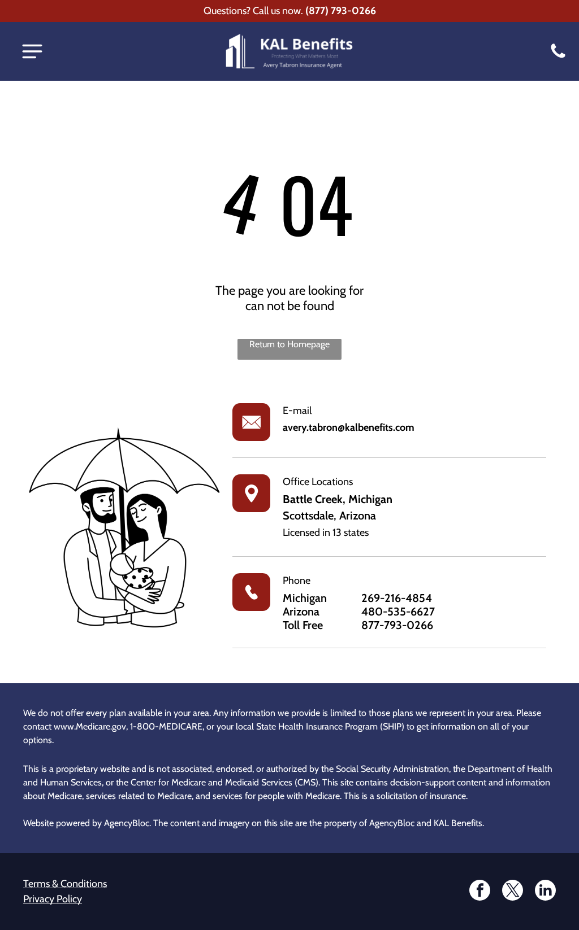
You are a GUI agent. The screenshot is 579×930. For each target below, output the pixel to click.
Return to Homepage (289, 344)
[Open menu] (32, 51)
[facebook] (479, 891)
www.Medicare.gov (90, 726)
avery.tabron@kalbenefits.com (348, 427)
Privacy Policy (52, 899)
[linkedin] (545, 891)
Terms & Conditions (65, 883)
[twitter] (512, 891)
